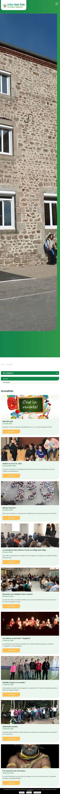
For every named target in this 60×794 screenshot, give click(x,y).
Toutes (5, 379)
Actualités (6, 382)
